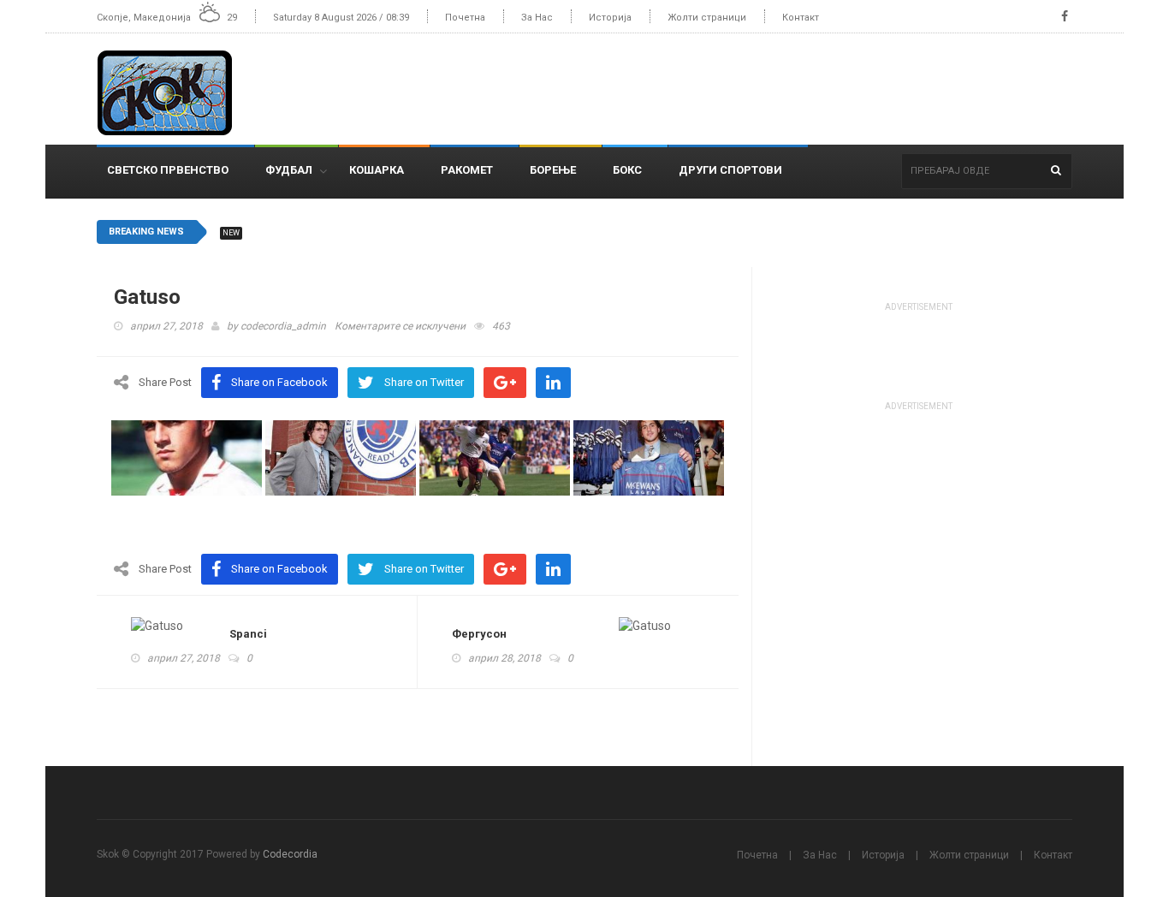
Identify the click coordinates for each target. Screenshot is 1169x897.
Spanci (248, 633)
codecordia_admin (283, 326)
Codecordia (290, 854)
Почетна (465, 17)
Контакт (800, 17)
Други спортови (730, 169)
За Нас (537, 17)
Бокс (627, 169)
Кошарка (376, 169)
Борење (553, 169)
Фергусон (479, 633)
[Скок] (171, 89)
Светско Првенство (167, 169)
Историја (610, 17)
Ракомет (467, 169)
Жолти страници (707, 17)
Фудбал (288, 169)
